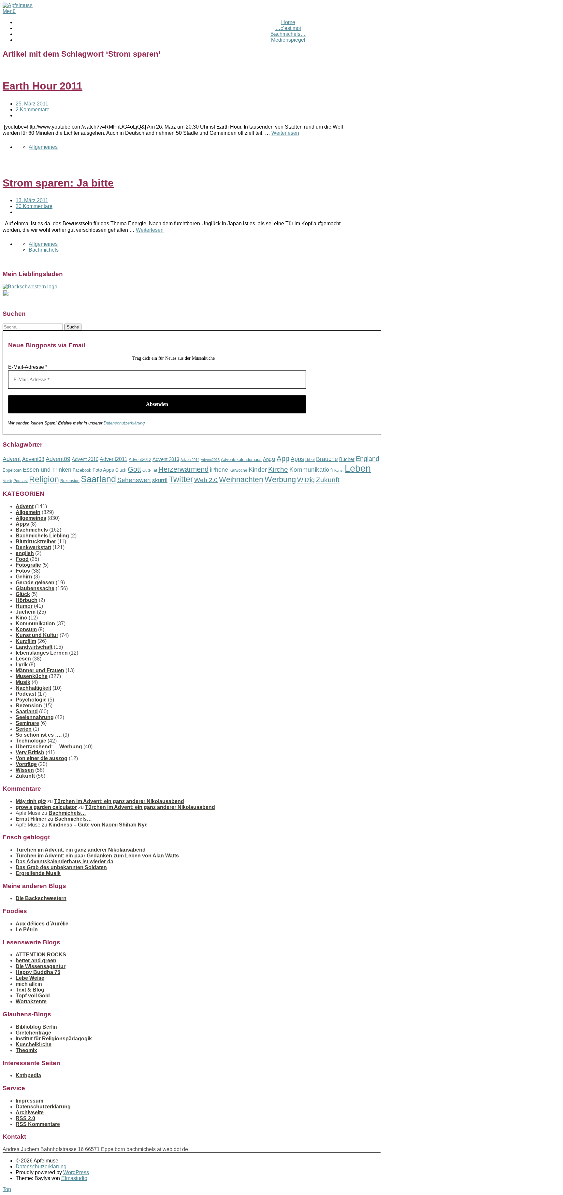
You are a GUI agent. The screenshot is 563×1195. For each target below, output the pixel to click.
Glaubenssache (35, 588)
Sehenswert (134, 480)
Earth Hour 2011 (42, 86)
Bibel (310, 459)
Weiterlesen (285, 133)
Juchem (26, 612)
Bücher (346, 459)
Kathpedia (28, 1075)
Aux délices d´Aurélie (42, 923)
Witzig (306, 479)
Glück (120, 470)
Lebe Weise (30, 978)
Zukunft (327, 479)
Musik (7, 481)
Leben (358, 468)
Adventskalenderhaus (241, 459)
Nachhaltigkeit (33, 688)
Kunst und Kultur (37, 635)
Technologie (31, 740)
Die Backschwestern (41, 898)
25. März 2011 (32, 103)
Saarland (98, 479)
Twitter (181, 479)
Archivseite (30, 1112)
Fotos (23, 571)
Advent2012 (140, 459)
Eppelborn (12, 470)
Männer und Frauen (40, 670)
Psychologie (31, 699)
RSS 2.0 (25, 1118)
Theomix (26, 1050)
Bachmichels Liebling (42, 535)
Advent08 (33, 459)
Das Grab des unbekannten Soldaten (61, 867)
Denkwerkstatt (33, 547)
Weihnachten (241, 479)
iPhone (219, 469)
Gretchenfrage (33, 1032)
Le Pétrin (27, 929)
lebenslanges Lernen (42, 653)
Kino (21, 617)
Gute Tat (149, 470)
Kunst (338, 470)
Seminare (27, 723)
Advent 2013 (165, 459)
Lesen (23, 658)
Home (288, 22)
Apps (297, 459)
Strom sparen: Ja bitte (58, 183)
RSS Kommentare (38, 1124)
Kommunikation (311, 469)
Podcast (20, 481)
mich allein (29, 984)
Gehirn (24, 576)
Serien (24, 729)
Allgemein (28, 512)
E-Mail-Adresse (27, 367)
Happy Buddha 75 (38, 972)
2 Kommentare (33, 109)
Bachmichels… (288, 34)
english (25, 553)
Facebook (82, 470)
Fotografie (28, 565)
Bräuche (327, 459)
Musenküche (32, 676)
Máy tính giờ (31, 801)
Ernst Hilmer (31, 819)
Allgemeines (43, 147)
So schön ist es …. (39, 735)
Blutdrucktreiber (36, 541)
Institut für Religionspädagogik (54, 1038)
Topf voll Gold (33, 995)
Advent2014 (189, 460)
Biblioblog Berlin (36, 1027)
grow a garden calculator (46, 807)
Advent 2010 (85, 459)
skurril (159, 480)
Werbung (280, 479)
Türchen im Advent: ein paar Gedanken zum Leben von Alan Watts (97, 855)
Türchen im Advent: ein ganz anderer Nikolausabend (119, 801)
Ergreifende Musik (38, 873)
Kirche (278, 469)
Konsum (26, 629)
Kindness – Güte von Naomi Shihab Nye (98, 824)
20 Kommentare (34, 206)
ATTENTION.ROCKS (41, 954)
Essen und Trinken (47, 469)
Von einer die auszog (41, 758)
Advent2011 (113, 459)
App (283, 458)
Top (7, 1189)
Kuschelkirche (33, 1044)
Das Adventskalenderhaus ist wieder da (64, 861)
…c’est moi (288, 28)
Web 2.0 (206, 480)
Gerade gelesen (35, 582)
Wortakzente (31, 1001)
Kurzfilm (26, 641)
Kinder (258, 469)
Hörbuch (26, 600)
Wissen (25, 770)
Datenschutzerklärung (124, 423)
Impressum (29, 1101)
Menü (9, 11)
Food (22, 559)
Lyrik (22, 664)
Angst (269, 459)
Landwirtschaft (34, 647)
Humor (24, 606)
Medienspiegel (288, 40)
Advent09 (58, 459)
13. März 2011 (32, 200)
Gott (134, 469)
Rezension (69, 481)
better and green (36, 960)
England (367, 458)
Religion (44, 479)
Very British (30, 752)
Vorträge (26, 764)
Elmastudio (74, 1178)
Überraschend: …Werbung (49, 746)
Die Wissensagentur (40, 966)
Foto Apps (103, 470)
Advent (12, 459)
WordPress (76, 1172)
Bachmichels (44, 250)
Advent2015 (210, 460)
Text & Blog (30, 990)
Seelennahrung (35, 717)
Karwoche (238, 470)
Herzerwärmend (183, 469)
